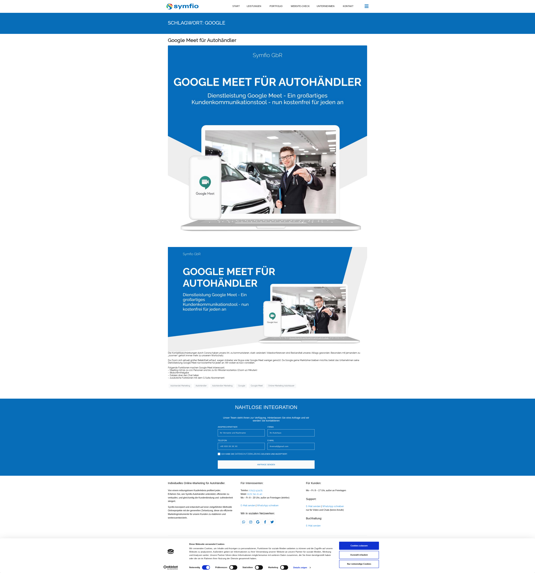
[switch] (233, 567)
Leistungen (254, 6)
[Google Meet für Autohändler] (267, 145)
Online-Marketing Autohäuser (281, 386)
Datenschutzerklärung (248, 454)
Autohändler (201, 386)
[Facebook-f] (265, 522)
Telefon (222, 440)
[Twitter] (272, 522)
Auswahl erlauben (359, 555)
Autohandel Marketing (180, 386)
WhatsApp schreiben (268, 505)
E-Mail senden (248, 505)
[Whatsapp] (244, 522)
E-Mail (271, 440)
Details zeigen (300, 567)
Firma (271, 427)
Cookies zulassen (359, 545)
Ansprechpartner (227, 427)
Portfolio (276, 6)
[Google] (258, 522)
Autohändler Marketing (222, 386)
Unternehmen (326, 6)
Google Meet (257, 386)
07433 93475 (255, 490)
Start (236, 6)
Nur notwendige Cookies (359, 564)
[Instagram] (251, 522)
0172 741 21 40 (254, 494)
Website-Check (300, 6)
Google (241, 386)
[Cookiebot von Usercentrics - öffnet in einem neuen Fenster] (171, 567)
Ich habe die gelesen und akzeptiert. (254, 454)
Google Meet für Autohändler (202, 40)
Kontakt (348, 6)
